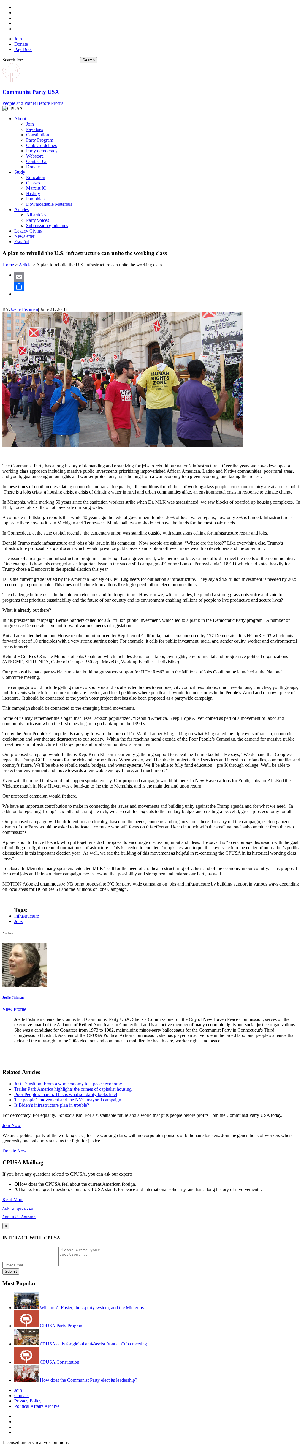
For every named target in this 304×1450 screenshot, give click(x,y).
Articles (21, 209)
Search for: (12, 59)
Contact (21, 1395)
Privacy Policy (28, 1400)
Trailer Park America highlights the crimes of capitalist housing (73, 1089)
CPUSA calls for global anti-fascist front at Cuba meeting (93, 1343)
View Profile (14, 1009)
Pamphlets (35, 198)
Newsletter (24, 236)
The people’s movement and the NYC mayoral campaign (67, 1099)
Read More (12, 1199)
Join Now (11, 1125)
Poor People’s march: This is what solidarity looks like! (65, 1094)
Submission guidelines (47, 225)
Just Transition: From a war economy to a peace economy (68, 1083)
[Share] (158, 286)
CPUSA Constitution (59, 1361)
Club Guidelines (41, 145)
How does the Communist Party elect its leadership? (88, 1380)
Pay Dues (23, 49)
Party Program (39, 140)
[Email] (158, 277)
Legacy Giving (28, 230)
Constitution (37, 134)
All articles (36, 214)
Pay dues (34, 129)
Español (21, 241)
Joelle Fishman (24, 309)
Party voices (37, 220)
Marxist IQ (36, 188)
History (33, 193)
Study (19, 172)
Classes (33, 182)
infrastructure (26, 915)
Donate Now (14, 1150)
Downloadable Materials (49, 204)
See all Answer (19, 1217)
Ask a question (19, 1208)
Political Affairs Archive (36, 1406)
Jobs (18, 921)
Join (18, 38)
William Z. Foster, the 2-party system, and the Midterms (92, 1307)
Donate (21, 44)
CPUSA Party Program (61, 1325)
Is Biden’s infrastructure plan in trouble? (51, 1105)
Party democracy (42, 150)
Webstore (35, 156)
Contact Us (36, 161)
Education (35, 177)
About (20, 118)
